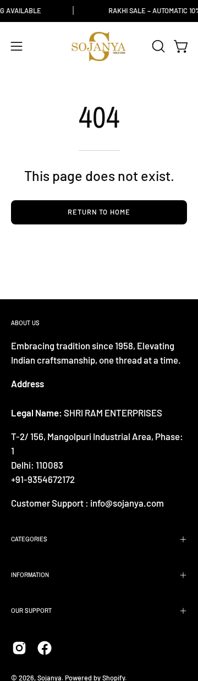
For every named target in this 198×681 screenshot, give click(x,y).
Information (30, 574)
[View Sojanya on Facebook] (44, 648)
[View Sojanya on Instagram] (19, 648)
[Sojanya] (99, 46)
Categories (29, 539)
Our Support (31, 610)
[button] (157, 46)
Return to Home (99, 211)
